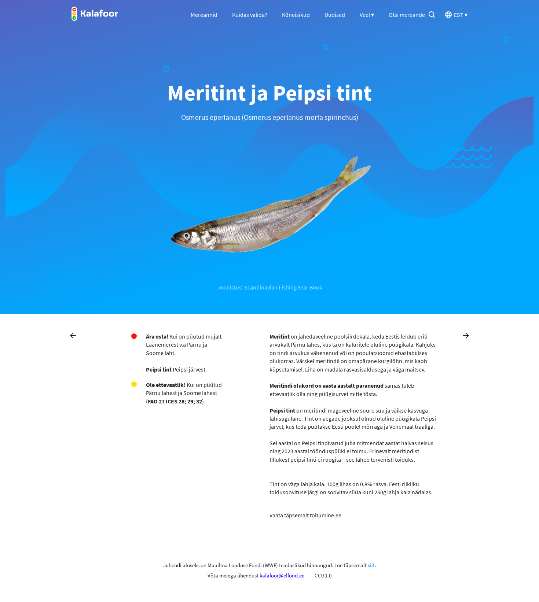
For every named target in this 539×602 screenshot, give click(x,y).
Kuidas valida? (249, 14)
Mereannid (204, 14)
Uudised (334, 14)
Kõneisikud (296, 14)
